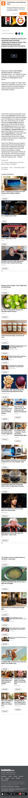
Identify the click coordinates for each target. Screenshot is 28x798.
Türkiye (7, 134)
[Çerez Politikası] (5, 789)
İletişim (11, 774)
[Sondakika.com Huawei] (23, 794)
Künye (14, 774)
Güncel (10, 776)
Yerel (13, 778)
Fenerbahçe (10, 133)
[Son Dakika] (14, 770)
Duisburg (7, 126)
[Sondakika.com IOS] (5, 794)
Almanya (11, 115)
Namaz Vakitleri (4, 780)
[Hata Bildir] (11, 790)
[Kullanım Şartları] (4, 788)
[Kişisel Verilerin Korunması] (14, 789)
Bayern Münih (14, 122)
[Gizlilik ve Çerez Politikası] (21, 788)
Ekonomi (21, 776)
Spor (13, 83)
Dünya (15, 776)
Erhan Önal (13, 77)
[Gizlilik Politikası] (12, 788)
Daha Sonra (14, 13)
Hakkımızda (3, 774)
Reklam (7, 774)
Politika (18, 778)
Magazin (8, 778)
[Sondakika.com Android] (14, 794)
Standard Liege (16, 129)
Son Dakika (3, 776)
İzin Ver (23, 13)
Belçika (7, 129)
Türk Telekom (18, 71)
